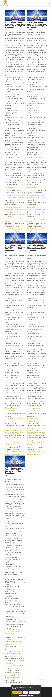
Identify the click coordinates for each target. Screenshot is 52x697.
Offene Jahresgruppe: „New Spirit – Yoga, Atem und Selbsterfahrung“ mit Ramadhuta (15, 25)
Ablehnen (25, 692)
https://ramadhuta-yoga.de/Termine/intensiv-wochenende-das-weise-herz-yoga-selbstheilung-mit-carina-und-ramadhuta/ (15, 207)
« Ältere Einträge (9, 679)
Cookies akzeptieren (17, 692)
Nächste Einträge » (42, 679)
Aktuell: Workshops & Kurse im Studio (13, 682)
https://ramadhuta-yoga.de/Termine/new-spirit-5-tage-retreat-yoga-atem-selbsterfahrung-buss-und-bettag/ (14, 230)
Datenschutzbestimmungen (24, 695)
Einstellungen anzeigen (34, 692)
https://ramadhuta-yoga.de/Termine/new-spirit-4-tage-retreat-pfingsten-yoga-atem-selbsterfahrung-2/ (14, 197)
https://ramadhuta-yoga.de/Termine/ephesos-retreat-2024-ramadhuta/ (14, 220)
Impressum (31, 695)
